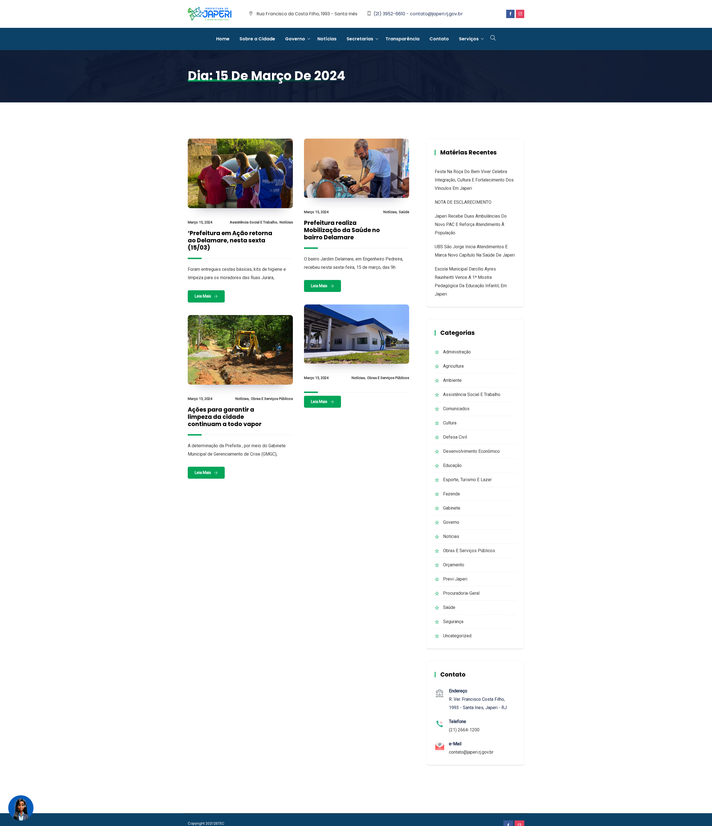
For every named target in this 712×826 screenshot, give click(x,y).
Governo (295, 39)
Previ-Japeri (455, 579)
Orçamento (453, 564)
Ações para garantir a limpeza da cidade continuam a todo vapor (224, 416)
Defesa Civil (455, 437)
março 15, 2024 (200, 222)
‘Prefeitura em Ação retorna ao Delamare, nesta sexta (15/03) (230, 240)
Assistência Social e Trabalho (253, 222)
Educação (452, 465)
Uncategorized (457, 635)
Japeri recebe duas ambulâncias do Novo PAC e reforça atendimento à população (471, 224)
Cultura (449, 423)
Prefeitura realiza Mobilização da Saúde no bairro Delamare (342, 230)
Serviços (469, 39)
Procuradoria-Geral (461, 593)
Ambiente (452, 380)
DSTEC (219, 823)
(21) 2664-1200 (464, 729)
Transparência (402, 39)
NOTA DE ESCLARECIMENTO (463, 202)
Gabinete (451, 508)
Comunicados (456, 408)
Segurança (453, 621)
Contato (439, 39)
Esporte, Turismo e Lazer (467, 479)
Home (222, 39)
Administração (457, 352)
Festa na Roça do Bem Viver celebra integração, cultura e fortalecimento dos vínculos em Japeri (474, 180)
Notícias (327, 39)
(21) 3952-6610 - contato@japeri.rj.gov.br (418, 14)
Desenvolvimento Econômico (471, 451)
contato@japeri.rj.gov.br (471, 752)
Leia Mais (203, 296)
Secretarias (360, 39)
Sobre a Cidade (257, 39)
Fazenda (451, 493)
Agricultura (453, 366)
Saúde (404, 212)
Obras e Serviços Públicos (388, 378)
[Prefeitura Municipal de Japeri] (210, 14)
